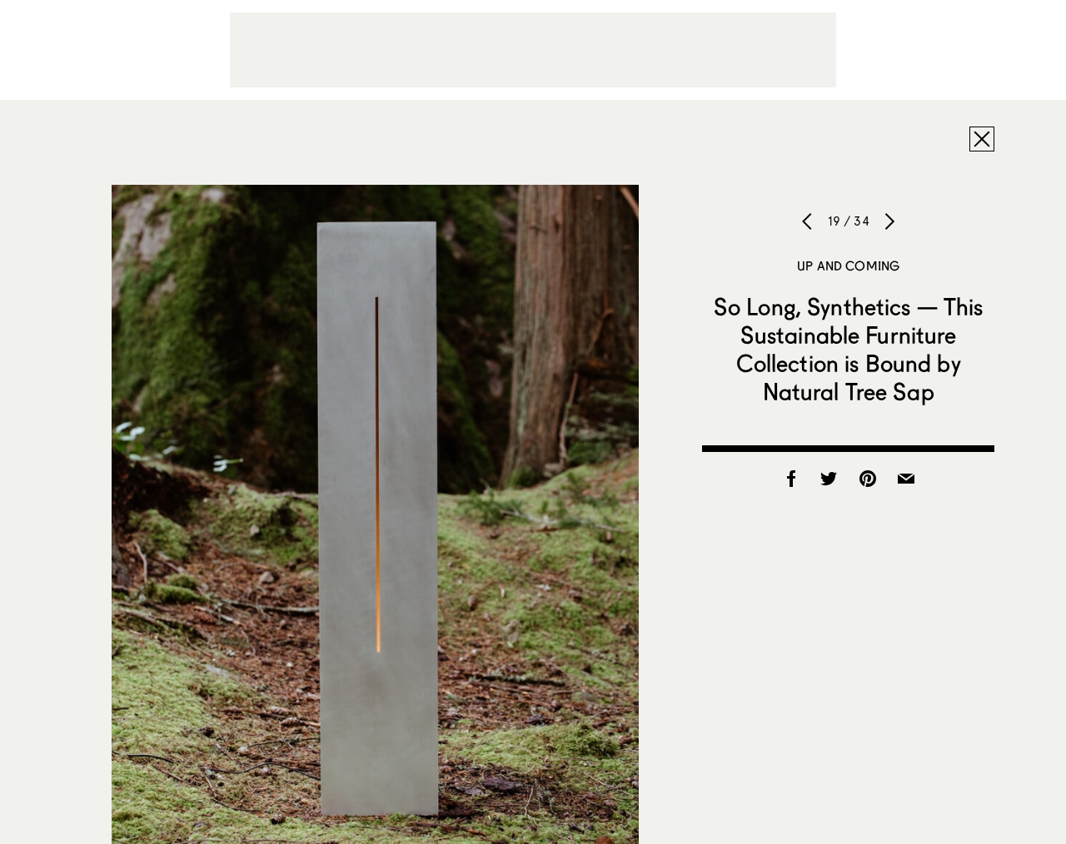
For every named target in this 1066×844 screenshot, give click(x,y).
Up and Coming (848, 265)
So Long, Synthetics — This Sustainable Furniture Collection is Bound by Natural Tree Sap (849, 348)
